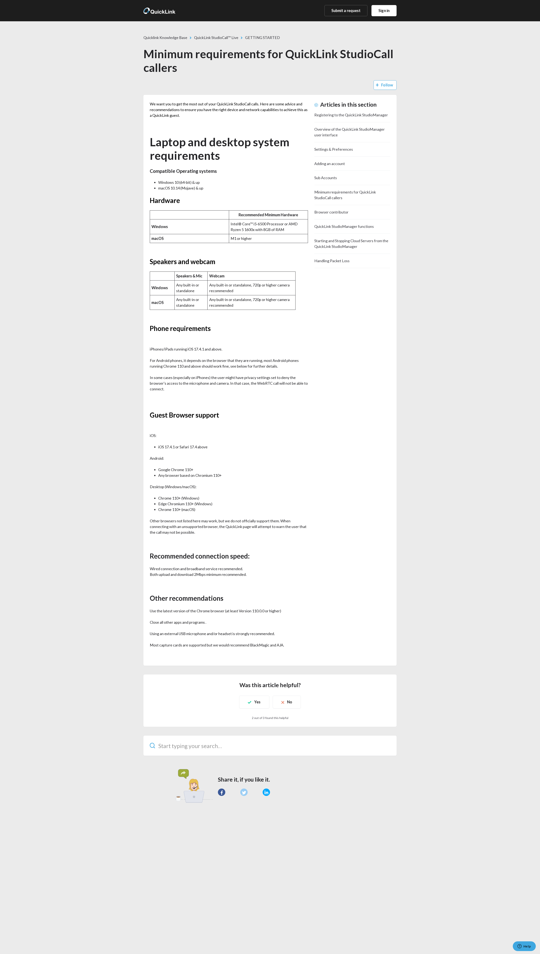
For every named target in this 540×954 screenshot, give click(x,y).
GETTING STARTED (262, 37)
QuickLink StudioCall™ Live (216, 37)
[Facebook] (221, 792)
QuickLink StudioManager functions (344, 226)
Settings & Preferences (333, 149)
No (289, 702)
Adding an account (329, 163)
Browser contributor (331, 212)
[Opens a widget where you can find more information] (524, 946)
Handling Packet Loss (332, 260)
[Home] (159, 10)
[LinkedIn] (266, 792)
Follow (387, 85)
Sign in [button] (384, 10)
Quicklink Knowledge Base (165, 37)
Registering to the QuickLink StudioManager (351, 115)
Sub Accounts (325, 177)
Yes (257, 702)
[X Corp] (244, 792)
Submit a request (346, 10)
